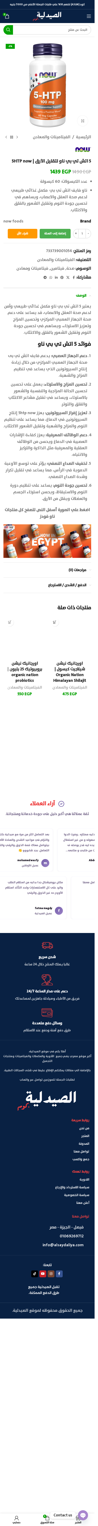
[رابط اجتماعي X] (68, 277)
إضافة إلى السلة (55, 233)
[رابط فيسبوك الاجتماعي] (73, 277)
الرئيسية (83, 137)
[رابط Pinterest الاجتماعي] (62, 277)
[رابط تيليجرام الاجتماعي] (45, 277)
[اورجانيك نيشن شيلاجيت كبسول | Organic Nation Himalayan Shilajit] (70, 787)
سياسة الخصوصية (76, 1398)
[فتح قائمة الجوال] (88, 16)
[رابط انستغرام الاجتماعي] (51, 1477)
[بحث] (8, 30)
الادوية (84, 1382)
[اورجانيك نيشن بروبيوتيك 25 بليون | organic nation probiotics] (24, 787)
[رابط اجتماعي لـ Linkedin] (56, 277)
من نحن (84, 1331)
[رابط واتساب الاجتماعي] (51, 277)
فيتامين (57, 268)
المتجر (85, 1339)
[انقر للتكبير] (82, 121)
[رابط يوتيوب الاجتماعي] (42, 1477)
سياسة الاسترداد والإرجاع (72, 1390)
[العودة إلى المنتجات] (11, 137)
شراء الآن (22, 233)
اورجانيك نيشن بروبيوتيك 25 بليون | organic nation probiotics (24, 971)
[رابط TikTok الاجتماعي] (34, 1477)
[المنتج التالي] (6, 137)
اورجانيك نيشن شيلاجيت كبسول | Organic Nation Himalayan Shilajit (69, 971)
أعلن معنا (82, 1406)
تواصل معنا (81, 1354)
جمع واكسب (80, 1362)
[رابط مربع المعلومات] (47, 1157)
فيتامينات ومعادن (32, 268)
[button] (55, 622)
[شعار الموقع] (47, 15)
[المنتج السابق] (17, 137)
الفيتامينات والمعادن (51, 137)
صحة (70, 268)
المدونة (84, 1346)
